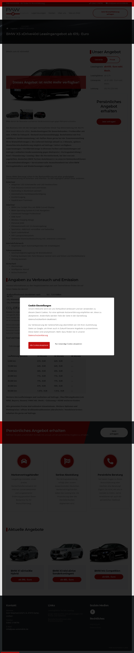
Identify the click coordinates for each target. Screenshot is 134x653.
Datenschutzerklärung (38, 335)
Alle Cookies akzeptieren (39, 345)
